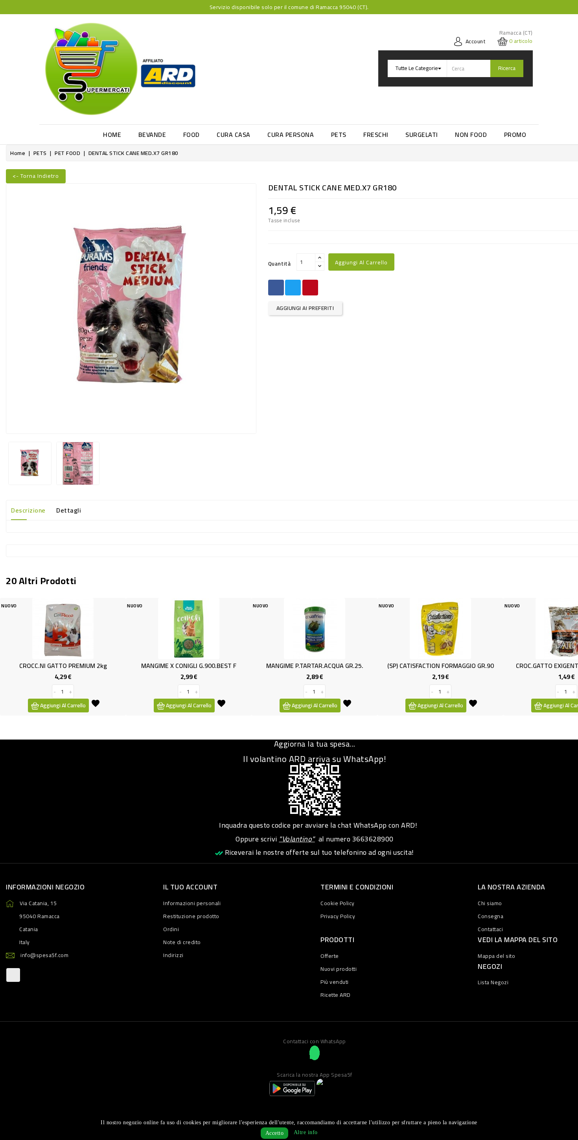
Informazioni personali (192, 903)
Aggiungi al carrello (361, 262)
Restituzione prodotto (191, 916)
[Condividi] (276, 287)
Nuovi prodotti (338, 969)
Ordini (171, 929)
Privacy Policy (337, 916)
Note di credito (182, 942)
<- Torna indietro (36, 176)
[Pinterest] (310, 287)
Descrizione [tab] (28, 510)
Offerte (329, 956)
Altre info (306, 1132)
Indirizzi (173, 955)
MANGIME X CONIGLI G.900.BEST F (188, 665)
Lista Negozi (493, 982)
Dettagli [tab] (68, 510)
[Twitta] (293, 287)
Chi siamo (490, 903)
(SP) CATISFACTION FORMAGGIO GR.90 (440, 665)
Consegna (490, 916)
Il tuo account (190, 886)
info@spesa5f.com (44, 955)
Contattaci (490, 929)
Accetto (274, 1133)
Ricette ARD (335, 995)
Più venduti (334, 982)
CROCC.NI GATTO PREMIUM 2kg (63, 665)
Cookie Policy (337, 903)
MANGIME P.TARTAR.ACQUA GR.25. (314, 665)
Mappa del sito (496, 956)
